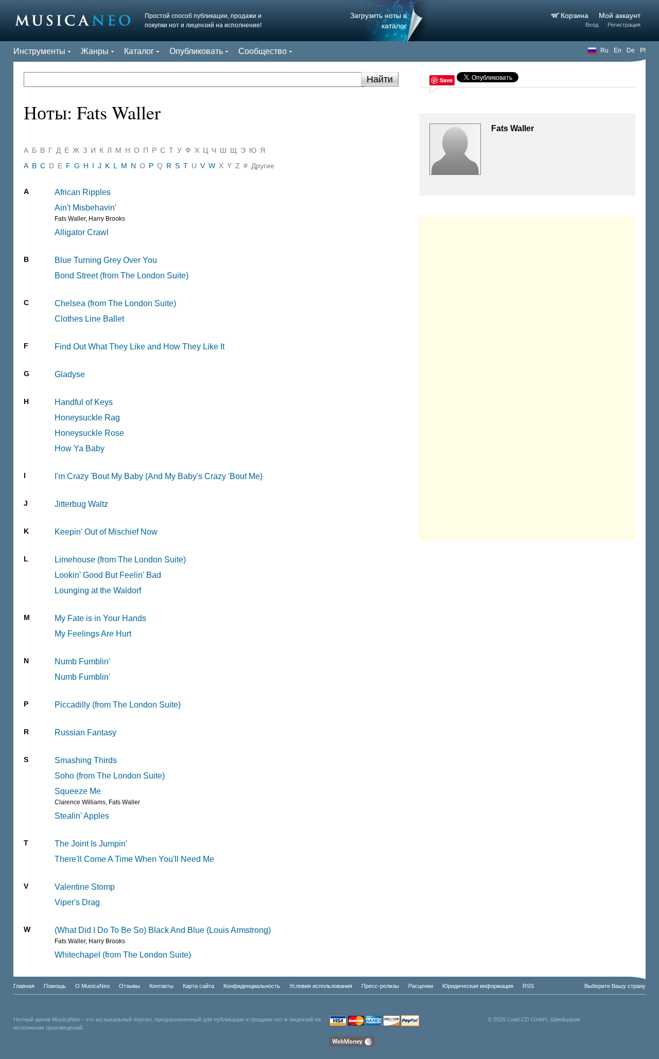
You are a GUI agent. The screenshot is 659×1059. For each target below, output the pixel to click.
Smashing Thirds (86, 760)
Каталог (139, 51)
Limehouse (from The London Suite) (120, 559)
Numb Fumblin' (82, 661)
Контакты (161, 986)
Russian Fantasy (85, 732)
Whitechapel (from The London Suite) (123, 954)
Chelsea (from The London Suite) (115, 303)
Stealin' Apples (82, 815)
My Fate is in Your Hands (100, 618)
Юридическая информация (477, 986)
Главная (23, 986)
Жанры (95, 51)
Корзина (576, 15)
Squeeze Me (78, 791)
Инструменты (39, 51)
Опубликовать (196, 51)
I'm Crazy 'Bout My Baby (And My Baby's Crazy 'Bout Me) (159, 476)
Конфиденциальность (251, 986)
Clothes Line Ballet (89, 318)
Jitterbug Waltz (81, 504)
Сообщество (262, 51)
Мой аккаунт (619, 15)
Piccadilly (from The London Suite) (118, 704)
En (617, 50)
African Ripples (83, 192)
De (631, 50)
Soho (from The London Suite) (110, 775)
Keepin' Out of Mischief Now (106, 531)
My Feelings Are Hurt (93, 633)
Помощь (55, 986)
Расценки (420, 986)
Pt (643, 50)
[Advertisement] (527, 375)
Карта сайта (198, 986)
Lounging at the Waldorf (98, 590)
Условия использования (320, 986)
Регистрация (624, 25)
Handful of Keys (84, 402)
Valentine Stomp (85, 887)
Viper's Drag (77, 902)
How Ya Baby (80, 448)
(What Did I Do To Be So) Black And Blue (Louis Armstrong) (163, 930)
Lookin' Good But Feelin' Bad (108, 575)
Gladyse (70, 374)
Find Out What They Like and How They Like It (139, 346)
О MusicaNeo (92, 986)
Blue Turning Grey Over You (106, 260)
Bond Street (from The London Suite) (121, 275)
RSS (528, 986)
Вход (591, 25)
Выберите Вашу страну (615, 986)
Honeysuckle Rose (89, 433)
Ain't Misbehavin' (85, 207)
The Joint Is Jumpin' (91, 843)
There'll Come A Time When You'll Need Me (134, 859)
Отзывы (129, 986)
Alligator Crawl (82, 232)
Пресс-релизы (380, 986)
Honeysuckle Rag (87, 417)
